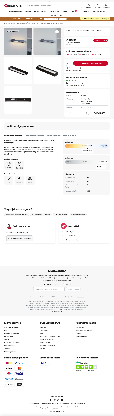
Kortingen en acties (47, 339)
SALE (73, 11)
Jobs (41, 333)
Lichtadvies (51, 346)
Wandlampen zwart (61, 215)
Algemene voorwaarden (84, 330)
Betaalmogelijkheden (11, 343)
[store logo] (13, 5)
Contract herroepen (12, 327)
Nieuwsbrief (44, 330)
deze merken (80, 297)
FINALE (55, 19)
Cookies (78, 333)
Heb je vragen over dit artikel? (99, 113)
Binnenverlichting (22, 23)
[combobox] (54, 6)
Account (7, 349)
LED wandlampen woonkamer (41, 215)
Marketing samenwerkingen (50, 336)
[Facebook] (51, 400)
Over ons (43, 327)
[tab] (13, 135)
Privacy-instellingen (34, 403)
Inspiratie (43, 346)
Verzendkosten (9, 346)
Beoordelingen (45, 343)
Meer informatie (35, 135)
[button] (18, 70)
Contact (7, 339)
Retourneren (8, 336)
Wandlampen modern (78, 215)
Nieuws (42, 349)
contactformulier (62, 309)
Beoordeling (53, 135)
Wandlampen (32, 23)
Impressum (80, 327)
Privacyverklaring (82, 336)
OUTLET (53, 15)
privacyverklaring (57, 311)
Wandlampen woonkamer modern (16, 215)
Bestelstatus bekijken (11, 333)
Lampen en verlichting (10, 23)
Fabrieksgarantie (10, 352)
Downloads (69, 135)
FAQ (5, 330)
